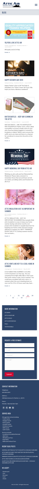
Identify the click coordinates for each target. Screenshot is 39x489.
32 (23, 295)
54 (21, 298)
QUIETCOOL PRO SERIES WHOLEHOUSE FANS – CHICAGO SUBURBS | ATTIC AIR (18, 462)
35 (13, 298)
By (21, 45)
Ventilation (7, 122)
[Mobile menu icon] (36, 5)
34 (32, 295)
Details (6, 52)
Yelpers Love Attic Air (13, 42)
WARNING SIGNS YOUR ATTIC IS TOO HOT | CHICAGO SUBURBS (20, 456)
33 (28, 295)
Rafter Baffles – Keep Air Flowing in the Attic (19, 117)
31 (19, 295)
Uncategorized (12, 45)
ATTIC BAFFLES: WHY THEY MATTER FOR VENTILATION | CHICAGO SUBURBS (18, 453)
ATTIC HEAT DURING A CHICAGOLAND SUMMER (15, 459)
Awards (6, 45)
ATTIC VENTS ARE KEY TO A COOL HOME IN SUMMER (19, 264)
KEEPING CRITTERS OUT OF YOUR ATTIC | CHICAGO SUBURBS (19, 450)
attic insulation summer (10, 214)
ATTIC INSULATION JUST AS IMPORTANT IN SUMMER (19, 210)
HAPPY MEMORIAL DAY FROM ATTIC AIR (18, 168)
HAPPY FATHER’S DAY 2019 (14, 80)
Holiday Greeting (9, 82)
